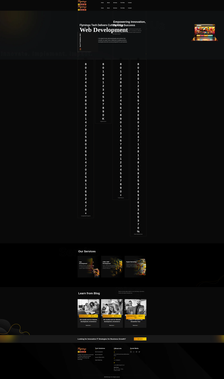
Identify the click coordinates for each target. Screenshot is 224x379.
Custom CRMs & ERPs (99, 357)
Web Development (99, 351)
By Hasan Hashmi (84, 316)
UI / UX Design (130, 262)
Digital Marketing (108, 262)
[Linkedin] (136, 352)
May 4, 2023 (94, 316)
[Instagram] (134, 352)
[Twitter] (139, 352)
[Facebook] (131, 352)
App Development (99, 354)
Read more (88, 325)
